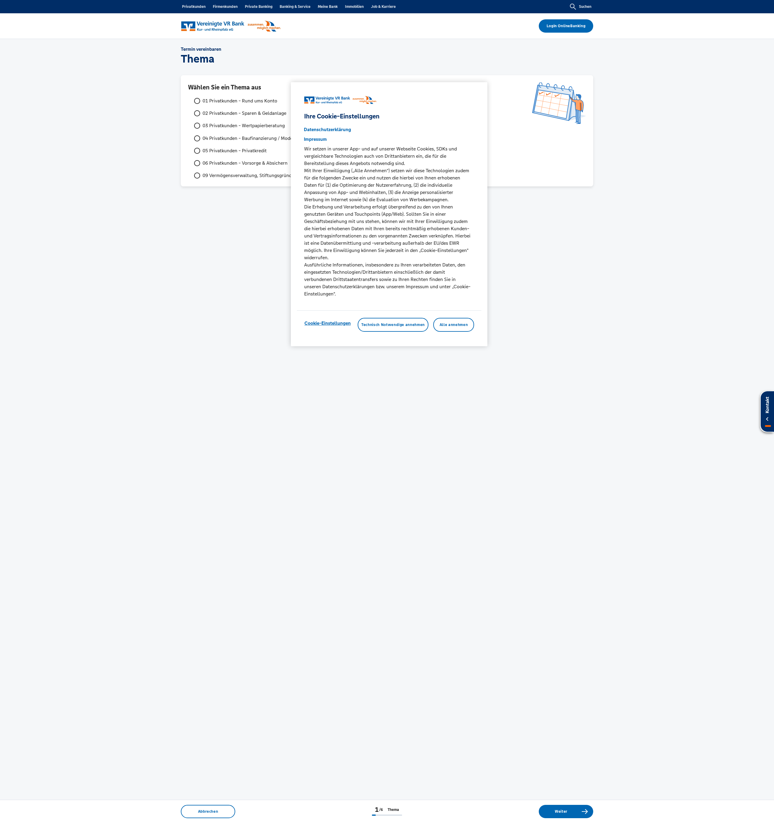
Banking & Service (295, 6)
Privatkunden (194, 6)
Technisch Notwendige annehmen (393, 324)
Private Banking (258, 6)
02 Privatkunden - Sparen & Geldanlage (244, 113)
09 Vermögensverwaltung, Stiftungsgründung (251, 175)
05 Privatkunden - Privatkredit (235, 150)
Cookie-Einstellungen (327, 323)
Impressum (315, 139)
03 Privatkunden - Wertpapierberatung (244, 125)
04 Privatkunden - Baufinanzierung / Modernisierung (258, 138)
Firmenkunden (225, 6)
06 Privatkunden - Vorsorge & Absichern (245, 163)
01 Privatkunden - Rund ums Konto (240, 101)
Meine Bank (328, 6)
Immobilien (354, 6)
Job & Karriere (383, 6)
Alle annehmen (454, 324)
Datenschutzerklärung (327, 129)
